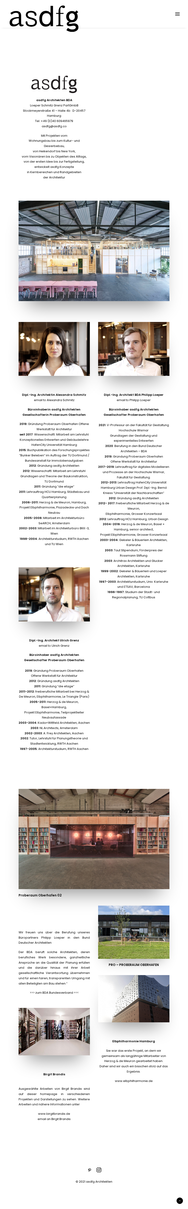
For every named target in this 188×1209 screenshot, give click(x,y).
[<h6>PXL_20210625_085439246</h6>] (133, 932)
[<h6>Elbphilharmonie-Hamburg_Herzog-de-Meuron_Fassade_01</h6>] (133, 998)
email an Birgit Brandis (54, 1119)
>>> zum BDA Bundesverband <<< (54, 992)
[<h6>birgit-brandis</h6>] (54, 1031)
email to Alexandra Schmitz (54, 400)
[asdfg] (44, 14)
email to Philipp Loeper (134, 400)
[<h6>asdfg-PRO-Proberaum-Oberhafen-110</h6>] (94, 839)
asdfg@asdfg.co (54, 126)
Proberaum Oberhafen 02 (40, 895)
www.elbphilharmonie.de (134, 1081)
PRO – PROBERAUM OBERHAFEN (134, 964)
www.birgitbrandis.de (54, 1114)
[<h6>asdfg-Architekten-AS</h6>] (54, 349)
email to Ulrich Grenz (54, 645)
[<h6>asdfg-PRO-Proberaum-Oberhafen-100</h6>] (94, 251)
